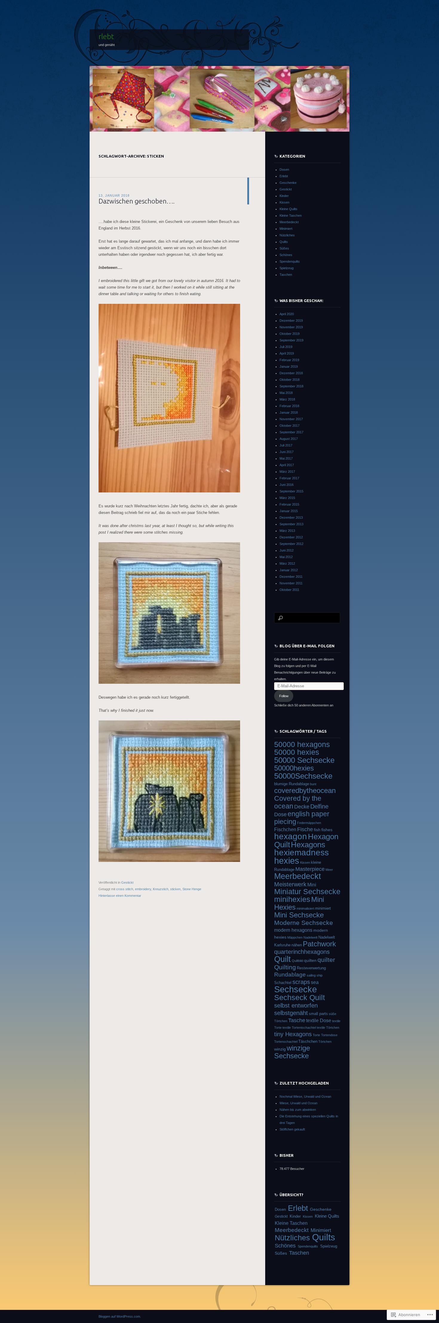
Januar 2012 (289, 570)
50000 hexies (296, 752)
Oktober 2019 (290, 333)
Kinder (284, 196)
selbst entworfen (296, 1005)
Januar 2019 (289, 366)
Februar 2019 (289, 360)
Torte (316, 1035)
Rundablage (290, 974)
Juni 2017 (287, 452)
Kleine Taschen (291, 215)
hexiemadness (301, 852)
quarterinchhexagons (302, 951)
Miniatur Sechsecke (307, 892)
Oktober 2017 (290, 425)
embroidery (143, 889)
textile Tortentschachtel (299, 1027)
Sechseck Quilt (299, 998)
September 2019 (291, 340)
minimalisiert (305, 908)
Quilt (282, 959)
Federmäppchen (309, 823)
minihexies (292, 899)
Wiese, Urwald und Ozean (298, 1103)
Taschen (286, 274)
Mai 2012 (286, 557)
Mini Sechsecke (299, 915)
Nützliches (287, 235)
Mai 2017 (286, 458)
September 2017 (291, 432)
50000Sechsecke (303, 776)
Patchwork (319, 944)
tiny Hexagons (293, 1034)
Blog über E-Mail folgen (307, 646)
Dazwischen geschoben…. (137, 201)
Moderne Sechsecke (303, 922)
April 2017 (287, 465)
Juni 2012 (287, 550)
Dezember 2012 (291, 537)
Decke (301, 807)
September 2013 (291, 524)
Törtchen (324, 1041)
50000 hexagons (302, 744)
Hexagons (308, 844)
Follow (283, 696)
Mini (311, 884)
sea (315, 982)
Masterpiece (310, 869)
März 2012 (287, 563)
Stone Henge (191, 889)
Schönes (286, 255)
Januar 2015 (289, 511)
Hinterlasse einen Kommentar (120, 895)
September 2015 (291, 491)
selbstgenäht (291, 1013)
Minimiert (286, 228)
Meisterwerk (290, 884)
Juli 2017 (286, 445)
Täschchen (307, 1041)
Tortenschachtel (285, 1041)
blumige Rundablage (291, 784)
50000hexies (294, 768)
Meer (329, 869)
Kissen (284, 202)
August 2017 (289, 439)
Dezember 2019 (291, 320)
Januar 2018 (289, 412)
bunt (313, 784)
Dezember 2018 (291, 373)
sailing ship (315, 975)
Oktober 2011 (289, 590)
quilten (310, 960)
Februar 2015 (289, 504)
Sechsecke (295, 989)
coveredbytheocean (305, 790)
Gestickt (127, 882)
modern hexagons (293, 930)
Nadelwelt (310, 937)
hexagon (290, 836)
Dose (280, 814)
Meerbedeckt (289, 222)
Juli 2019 (286, 347)
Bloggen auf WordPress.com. (120, 1316)
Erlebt (284, 176)
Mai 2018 (286, 393)
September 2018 (291, 386)
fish (317, 829)
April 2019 (287, 353)
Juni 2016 (287, 484)
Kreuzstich (160, 889)
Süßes (284, 248)
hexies (286, 860)
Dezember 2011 (291, 576)
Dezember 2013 (291, 517)
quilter (326, 959)
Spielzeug (287, 268)
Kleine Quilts (288, 209)
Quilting (285, 967)
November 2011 (291, 583)
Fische (305, 829)
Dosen (284, 169)
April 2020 (287, 314)
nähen (296, 945)
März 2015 (287, 498)
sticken (175, 889)
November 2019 (291, 327)
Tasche (296, 1020)
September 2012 (291, 544)
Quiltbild (297, 960)
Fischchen (285, 829)
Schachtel (282, 982)
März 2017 (287, 471)
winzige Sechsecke (292, 1052)
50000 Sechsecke (304, 760)
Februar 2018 (289, 406)
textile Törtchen (328, 1027)
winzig (280, 1049)
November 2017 (291, 419)
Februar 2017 (289, 478)
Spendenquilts (290, 261)
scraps (301, 982)
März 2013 (287, 530)
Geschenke (288, 182)
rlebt (106, 36)
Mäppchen (295, 937)
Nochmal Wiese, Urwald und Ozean (305, 1096)
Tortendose (329, 1035)
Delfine (319, 806)
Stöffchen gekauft (292, 1129)
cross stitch (124, 889)
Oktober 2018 (290, 379)
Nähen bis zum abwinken (298, 1109)
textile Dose (318, 1020)
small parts (318, 1013)
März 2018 (287, 399)
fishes (326, 829)
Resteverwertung (311, 968)
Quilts (284, 242)
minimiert (323, 908)
